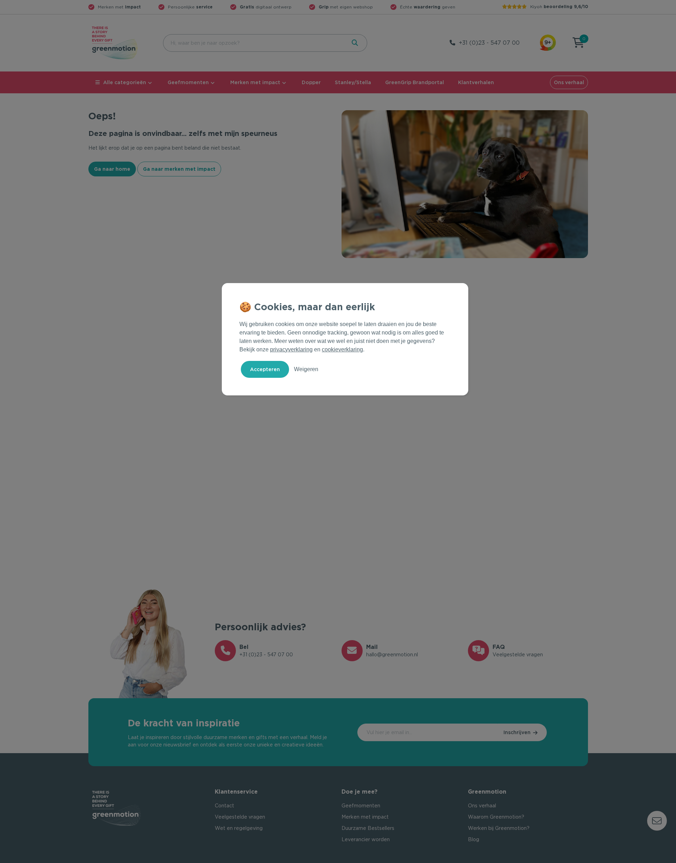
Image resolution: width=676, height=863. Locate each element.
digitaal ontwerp (266, 7)
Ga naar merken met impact (179, 169)
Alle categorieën (124, 82)
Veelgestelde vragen (240, 817)
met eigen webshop (346, 7)
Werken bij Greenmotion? (499, 828)
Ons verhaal (569, 82)
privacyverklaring (291, 349)
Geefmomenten (188, 82)
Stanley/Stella (353, 82)
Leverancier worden (366, 839)
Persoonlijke (190, 7)
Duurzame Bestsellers (368, 828)
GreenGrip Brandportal (414, 82)
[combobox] (254, 43)
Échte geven (427, 7)
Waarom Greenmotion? (496, 817)
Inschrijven (517, 732)
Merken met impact (255, 82)
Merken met (119, 7)
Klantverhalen (476, 82)
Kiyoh (559, 6)
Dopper (311, 82)
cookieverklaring (342, 349)
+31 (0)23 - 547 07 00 (489, 42)
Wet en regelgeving (239, 828)
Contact (224, 805)
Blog (473, 839)
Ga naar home (112, 169)
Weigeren (306, 369)
